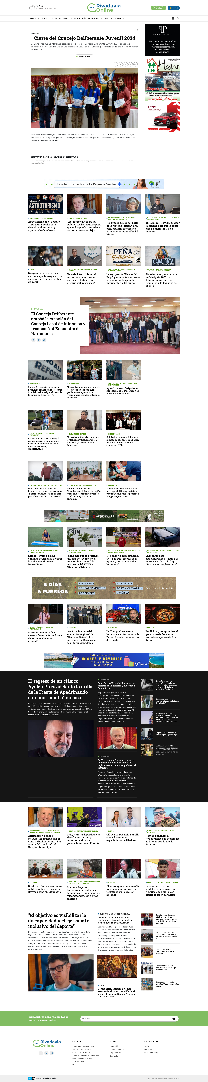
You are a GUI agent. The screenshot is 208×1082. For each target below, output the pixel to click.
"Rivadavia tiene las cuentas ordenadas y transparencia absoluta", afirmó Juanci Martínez (83, 441)
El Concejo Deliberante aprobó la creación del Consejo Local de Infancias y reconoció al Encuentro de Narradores (58, 323)
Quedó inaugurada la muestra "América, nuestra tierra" (167, 984)
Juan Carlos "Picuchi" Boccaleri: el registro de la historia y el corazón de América (116, 686)
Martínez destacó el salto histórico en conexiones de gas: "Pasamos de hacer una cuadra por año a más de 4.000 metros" (45, 492)
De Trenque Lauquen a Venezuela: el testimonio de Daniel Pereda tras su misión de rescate (123, 636)
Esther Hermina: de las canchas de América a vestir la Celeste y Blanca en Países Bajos (45, 560)
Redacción (114, 1046)
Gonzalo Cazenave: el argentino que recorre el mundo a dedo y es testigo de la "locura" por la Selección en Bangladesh (167, 717)
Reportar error (116, 1053)
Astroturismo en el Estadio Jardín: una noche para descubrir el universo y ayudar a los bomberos (44, 226)
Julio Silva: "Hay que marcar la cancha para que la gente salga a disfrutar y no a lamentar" (163, 227)
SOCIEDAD (75, 18)
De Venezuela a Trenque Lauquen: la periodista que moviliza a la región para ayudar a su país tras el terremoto (117, 764)
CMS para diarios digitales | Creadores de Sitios (165, 1078)
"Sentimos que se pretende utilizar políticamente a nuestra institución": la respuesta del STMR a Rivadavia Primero (83, 561)
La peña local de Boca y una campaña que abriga (166, 733)
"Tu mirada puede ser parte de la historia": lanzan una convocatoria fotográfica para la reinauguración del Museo (122, 228)
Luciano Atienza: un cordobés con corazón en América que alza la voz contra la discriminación (160, 890)
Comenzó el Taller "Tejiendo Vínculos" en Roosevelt (165, 951)
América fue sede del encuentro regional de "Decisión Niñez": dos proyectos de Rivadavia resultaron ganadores (81, 637)
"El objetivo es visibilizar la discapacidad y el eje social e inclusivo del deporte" (58, 920)
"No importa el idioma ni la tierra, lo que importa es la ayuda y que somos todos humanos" (122, 560)
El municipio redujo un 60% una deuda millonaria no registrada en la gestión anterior (122, 890)
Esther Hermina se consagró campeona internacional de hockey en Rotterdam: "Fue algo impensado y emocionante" (43, 443)
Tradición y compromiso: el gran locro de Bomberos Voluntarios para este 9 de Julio (162, 636)
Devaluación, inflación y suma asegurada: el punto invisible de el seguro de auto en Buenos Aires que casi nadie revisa (117, 992)
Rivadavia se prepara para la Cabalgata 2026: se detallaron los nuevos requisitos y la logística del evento (162, 280)
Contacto (114, 1056)
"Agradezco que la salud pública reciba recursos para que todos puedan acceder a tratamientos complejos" (84, 226)
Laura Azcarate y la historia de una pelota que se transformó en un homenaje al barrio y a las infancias (167, 750)
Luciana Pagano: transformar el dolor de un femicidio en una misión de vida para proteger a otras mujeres (83, 893)
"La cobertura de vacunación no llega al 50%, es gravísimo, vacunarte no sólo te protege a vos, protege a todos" (122, 492)
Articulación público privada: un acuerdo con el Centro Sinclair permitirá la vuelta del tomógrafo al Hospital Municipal (44, 841)
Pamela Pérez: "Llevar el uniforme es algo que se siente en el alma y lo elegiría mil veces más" (81, 278)
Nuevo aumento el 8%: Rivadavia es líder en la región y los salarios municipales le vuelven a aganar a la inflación (84, 493)
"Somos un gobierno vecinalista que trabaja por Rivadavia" (167, 701)
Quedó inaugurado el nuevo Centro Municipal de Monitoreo (166, 968)
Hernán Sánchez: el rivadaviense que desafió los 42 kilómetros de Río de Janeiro (162, 840)
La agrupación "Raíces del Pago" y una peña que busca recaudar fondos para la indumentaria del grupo (123, 278)
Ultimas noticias (38, 18)
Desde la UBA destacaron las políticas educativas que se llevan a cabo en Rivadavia (45, 888)
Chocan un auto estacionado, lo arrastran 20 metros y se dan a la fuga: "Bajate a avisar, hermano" (162, 560)
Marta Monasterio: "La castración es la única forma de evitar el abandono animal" (45, 637)
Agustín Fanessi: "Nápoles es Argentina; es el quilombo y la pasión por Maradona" (122, 391)
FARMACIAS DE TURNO (98, 18)
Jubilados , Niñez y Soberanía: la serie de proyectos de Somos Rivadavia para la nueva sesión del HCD (122, 441)
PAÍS (84, 18)
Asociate (174, 8)
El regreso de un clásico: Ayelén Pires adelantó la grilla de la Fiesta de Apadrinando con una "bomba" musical (60, 689)
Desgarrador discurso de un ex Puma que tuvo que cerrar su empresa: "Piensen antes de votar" (45, 277)
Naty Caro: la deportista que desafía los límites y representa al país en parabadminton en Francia (83, 839)
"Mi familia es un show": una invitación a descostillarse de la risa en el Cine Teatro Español (115, 920)
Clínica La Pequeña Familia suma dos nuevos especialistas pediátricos (122, 837)
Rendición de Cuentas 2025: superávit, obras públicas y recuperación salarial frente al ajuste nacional (166, 919)
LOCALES (53, 18)
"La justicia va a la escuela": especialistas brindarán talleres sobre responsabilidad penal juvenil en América (166, 685)
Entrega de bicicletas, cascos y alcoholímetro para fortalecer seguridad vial (167, 935)
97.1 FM (159, 7)
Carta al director (117, 1049)
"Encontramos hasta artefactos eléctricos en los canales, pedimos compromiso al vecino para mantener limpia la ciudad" (84, 392)
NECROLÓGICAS (118, 18)
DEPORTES (63, 18)
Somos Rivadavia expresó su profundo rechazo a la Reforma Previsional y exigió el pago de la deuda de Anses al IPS (45, 391)
